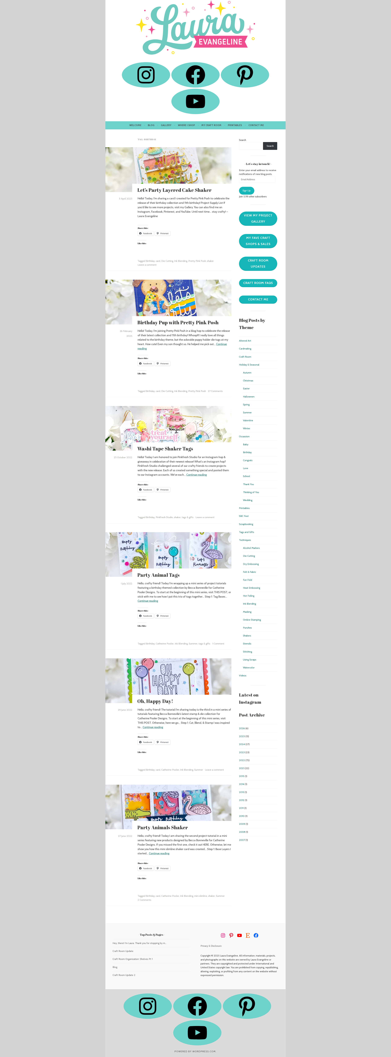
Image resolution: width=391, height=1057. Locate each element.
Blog (151, 125)
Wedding (247, 500)
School (246, 476)
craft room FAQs (258, 283)
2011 (241, 808)
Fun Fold (247, 579)
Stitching (247, 651)
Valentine (248, 420)
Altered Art (245, 340)
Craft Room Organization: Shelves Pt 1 (133, 959)
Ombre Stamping (252, 619)
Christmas (248, 380)
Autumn (247, 372)
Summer (193, 643)
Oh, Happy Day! (155, 701)
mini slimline (200, 895)
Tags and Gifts (246, 532)
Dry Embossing (251, 564)
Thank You (248, 484)
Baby (245, 444)
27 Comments (215, 391)
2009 (242, 824)
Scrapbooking (246, 524)
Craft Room (245, 356)
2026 (242, 728)
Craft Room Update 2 (124, 975)
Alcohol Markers (251, 548)
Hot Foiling (248, 595)
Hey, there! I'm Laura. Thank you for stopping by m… (139, 943)
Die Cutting (167, 261)
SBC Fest (244, 516)
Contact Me (256, 125)
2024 (242, 744)
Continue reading (196, 474)
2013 (241, 792)
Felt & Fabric (249, 572)
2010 (242, 816)
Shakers (247, 635)
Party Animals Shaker (162, 827)
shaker (210, 261)
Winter (246, 428)
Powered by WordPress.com (195, 1051)
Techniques (245, 540)
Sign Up (247, 190)
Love (245, 468)
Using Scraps (249, 659)
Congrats (247, 460)
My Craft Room (211, 125)
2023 (242, 752)
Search (242, 140)
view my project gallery (258, 218)
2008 (242, 831)
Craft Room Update (123, 951)
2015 (241, 776)
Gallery (166, 125)
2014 (241, 784)
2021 (241, 768)
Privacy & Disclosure (211, 945)
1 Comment (218, 643)
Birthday (150, 261)
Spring (246, 404)
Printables (235, 125)
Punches (247, 627)
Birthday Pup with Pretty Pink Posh (178, 322)
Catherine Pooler (165, 643)
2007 (242, 840)
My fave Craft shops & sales (258, 241)
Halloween (248, 396)
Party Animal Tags (158, 575)
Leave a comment (147, 264)
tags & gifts (188, 517)
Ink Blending (180, 261)
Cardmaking (245, 348)
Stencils (247, 643)
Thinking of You (251, 492)
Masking (247, 611)
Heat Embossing (251, 587)
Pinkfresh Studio (164, 517)
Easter (246, 388)
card (158, 261)
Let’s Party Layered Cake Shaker (174, 190)
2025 (242, 736)
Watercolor (249, 667)
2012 (241, 800)
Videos (242, 675)
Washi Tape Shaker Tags (165, 448)
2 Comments (144, 899)
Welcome (135, 125)
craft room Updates (258, 263)
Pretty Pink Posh (197, 261)
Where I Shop (186, 125)
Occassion (244, 436)
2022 (242, 760)
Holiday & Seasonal (249, 364)
